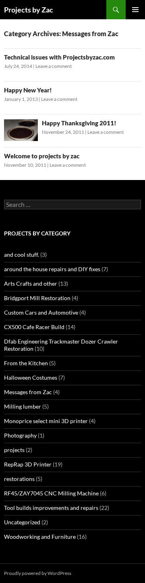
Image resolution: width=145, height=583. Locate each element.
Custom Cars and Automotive (41, 312)
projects (14, 449)
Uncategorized (22, 522)
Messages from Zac (28, 392)
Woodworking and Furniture (40, 536)
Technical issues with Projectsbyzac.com (59, 57)
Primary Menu (135, 9)
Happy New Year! (28, 90)
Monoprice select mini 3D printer (46, 420)
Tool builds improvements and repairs (51, 507)
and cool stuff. (21, 254)
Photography (20, 435)
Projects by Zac (28, 9)
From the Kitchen (26, 363)
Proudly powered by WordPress (37, 573)
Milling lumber (22, 406)
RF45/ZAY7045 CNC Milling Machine (51, 493)
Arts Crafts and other (30, 283)
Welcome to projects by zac (41, 156)
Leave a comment (53, 66)
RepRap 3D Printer (28, 464)
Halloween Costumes (30, 377)
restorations (19, 478)
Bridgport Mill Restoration (37, 298)
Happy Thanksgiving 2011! (79, 123)
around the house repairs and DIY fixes (52, 269)
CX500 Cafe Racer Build (34, 326)
